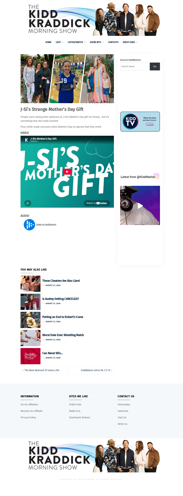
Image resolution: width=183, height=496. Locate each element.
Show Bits (95, 42)
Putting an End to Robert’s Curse (62, 317)
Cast (58, 42)
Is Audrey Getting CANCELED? (60, 299)
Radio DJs (74, 410)
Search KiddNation (130, 59)
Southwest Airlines (79, 417)
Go (154, 66)
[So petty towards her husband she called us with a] (140, 206)
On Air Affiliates (29, 404)
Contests (113, 42)
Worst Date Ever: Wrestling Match (63, 335)
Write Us (122, 423)
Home (48, 42)
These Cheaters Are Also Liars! (61, 280)
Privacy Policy (28, 417)
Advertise (123, 410)
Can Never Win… (52, 353)
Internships (124, 404)
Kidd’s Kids (129, 42)
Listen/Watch (75, 42)
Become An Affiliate (32, 410)
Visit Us (122, 417)
